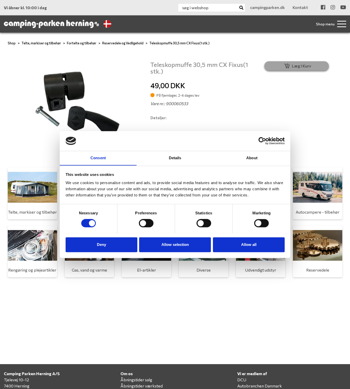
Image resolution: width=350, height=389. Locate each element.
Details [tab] (175, 158)
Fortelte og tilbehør (81, 43)
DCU (241, 379)
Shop (12, 43)
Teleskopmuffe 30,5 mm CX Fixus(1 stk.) (179, 43)
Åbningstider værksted (141, 385)
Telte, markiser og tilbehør (41, 43)
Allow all (248, 244)
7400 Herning (16, 385)
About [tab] (252, 158)
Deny (101, 244)
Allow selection (175, 244)
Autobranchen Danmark (259, 385)
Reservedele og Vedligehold (122, 43)
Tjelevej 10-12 (16, 379)
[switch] (146, 223)
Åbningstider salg (136, 379)
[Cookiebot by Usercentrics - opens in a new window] (262, 141)
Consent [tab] (98, 158)
